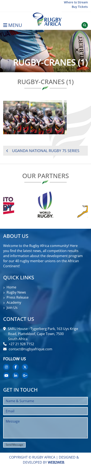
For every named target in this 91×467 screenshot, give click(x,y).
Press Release (18, 297)
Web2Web (56, 462)
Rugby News (16, 292)
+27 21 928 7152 (21, 344)
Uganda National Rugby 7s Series (45, 150)
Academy (14, 302)
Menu (15, 25)
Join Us (12, 307)
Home (11, 287)
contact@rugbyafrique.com (30, 349)
